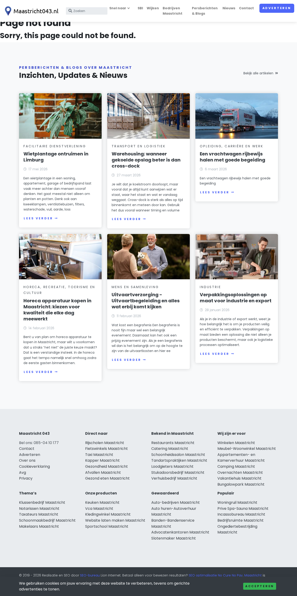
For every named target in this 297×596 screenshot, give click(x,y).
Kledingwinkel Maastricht (108, 514)
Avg (22, 472)
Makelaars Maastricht (39, 526)
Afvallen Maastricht (103, 472)
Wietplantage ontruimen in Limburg (55, 157)
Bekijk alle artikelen (258, 73)
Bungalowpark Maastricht (241, 484)
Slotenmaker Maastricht (173, 538)
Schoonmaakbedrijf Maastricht (47, 520)
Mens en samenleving (135, 287)
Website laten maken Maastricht (115, 520)
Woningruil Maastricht (237, 502)
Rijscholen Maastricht (104, 442)
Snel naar (117, 8)
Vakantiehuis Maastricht (239, 478)
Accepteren (259, 586)
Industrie (210, 287)
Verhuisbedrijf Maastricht (174, 478)
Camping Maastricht (236, 466)
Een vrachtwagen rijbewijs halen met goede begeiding (232, 157)
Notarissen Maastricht (39, 508)
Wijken (153, 8)
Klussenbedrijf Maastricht (42, 502)
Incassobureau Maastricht (241, 514)
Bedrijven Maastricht (172, 11)
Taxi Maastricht (99, 454)
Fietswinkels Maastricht (106, 448)
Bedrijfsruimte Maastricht (240, 520)
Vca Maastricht (99, 508)
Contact (246, 8)
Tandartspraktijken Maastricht (179, 460)
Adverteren (276, 8)
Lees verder (38, 218)
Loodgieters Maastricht (172, 466)
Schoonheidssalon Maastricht (178, 454)
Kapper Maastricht (102, 460)
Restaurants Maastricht (172, 442)
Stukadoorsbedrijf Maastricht (177, 472)
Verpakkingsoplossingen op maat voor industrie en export (235, 297)
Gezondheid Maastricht (106, 466)
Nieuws (229, 8)
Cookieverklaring (34, 466)
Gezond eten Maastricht (107, 478)
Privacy (25, 478)
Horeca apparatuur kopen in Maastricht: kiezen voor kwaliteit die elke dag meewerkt (57, 309)
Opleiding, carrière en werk (231, 146)
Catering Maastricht (169, 448)
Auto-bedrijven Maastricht (175, 502)
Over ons (27, 460)
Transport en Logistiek (139, 146)
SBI (140, 8)
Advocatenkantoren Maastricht (180, 532)
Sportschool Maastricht (106, 526)
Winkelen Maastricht (236, 442)
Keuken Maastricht (102, 502)
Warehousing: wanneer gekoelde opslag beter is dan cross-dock (146, 160)
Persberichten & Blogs (205, 11)
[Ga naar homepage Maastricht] (30, 11)
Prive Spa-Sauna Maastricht (242, 508)
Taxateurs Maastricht (38, 514)
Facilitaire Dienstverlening (54, 146)
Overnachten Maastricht (240, 472)
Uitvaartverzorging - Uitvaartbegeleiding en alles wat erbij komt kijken (146, 300)
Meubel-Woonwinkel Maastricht (246, 448)
